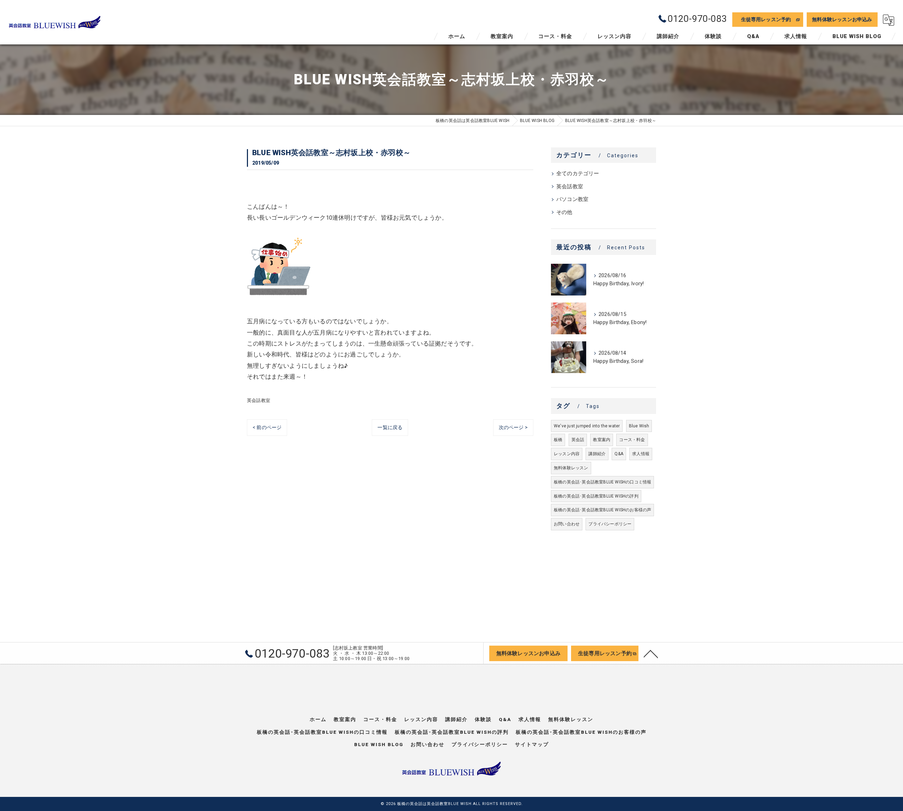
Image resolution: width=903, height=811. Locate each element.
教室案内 (601, 439)
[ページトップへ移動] (651, 653)
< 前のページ (267, 427)
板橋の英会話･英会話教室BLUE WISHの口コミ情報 (602, 482)
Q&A (618, 453)
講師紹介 (597, 453)
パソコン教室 (572, 199)
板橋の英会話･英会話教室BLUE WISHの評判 (596, 496)
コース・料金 (632, 439)
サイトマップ (532, 744)
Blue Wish (639, 425)
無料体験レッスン (571, 467)
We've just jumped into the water (587, 425)
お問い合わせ (567, 524)
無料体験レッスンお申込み (842, 19)
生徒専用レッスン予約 (766, 19)
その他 (564, 212)
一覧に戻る (389, 427)
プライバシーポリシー (609, 524)
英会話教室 (258, 400)
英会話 (577, 439)
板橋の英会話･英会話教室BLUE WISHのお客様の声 (602, 509)
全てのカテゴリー (577, 174)
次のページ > (513, 427)
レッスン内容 (567, 453)
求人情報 (640, 453)
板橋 (558, 439)
